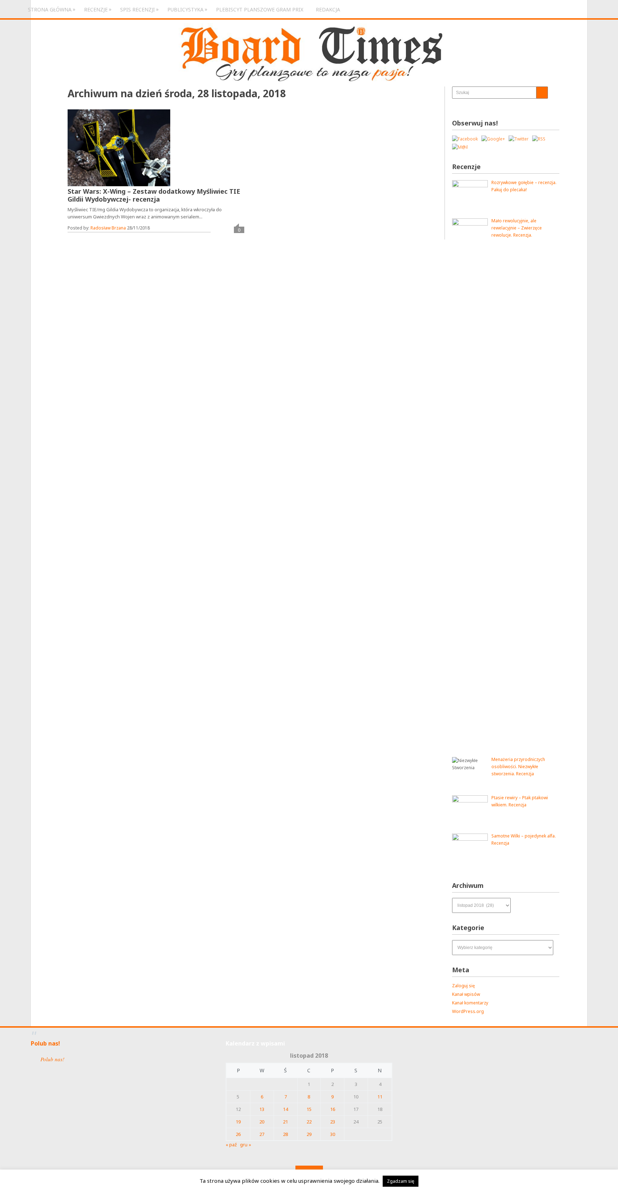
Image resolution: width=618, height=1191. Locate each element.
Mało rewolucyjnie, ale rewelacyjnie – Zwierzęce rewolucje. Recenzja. (516, 228)
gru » (245, 1144)
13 (261, 1109)
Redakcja (328, 9)
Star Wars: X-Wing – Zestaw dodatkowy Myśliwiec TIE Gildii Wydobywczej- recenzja (154, 195)
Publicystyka (185, 9)
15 (309, 1109)
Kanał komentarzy (470, 1003)
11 (379, 1096)
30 (332, 1134)
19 (238, 1121)
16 (332, 1109)
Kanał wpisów (466, 994)
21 (285, 1121)
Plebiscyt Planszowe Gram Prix (259, 9)
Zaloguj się (463, 986)
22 (309, 1121)
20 (261, 1121)
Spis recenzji (137, 9)
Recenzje (96, 9)
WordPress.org (468, 1011)
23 (332, 1121)
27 (261, 1134)
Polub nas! (45, 1043)
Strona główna (50, 9)
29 (309, 1134)
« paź (231, 1144)
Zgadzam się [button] (400, 1181)
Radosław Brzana (108, 228)
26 (238, 1134)
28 (285, 1134)
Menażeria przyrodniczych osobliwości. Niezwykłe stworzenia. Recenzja (518, 766)
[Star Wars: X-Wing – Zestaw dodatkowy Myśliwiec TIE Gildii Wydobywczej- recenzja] (119, 147)
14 (285, 1109)
